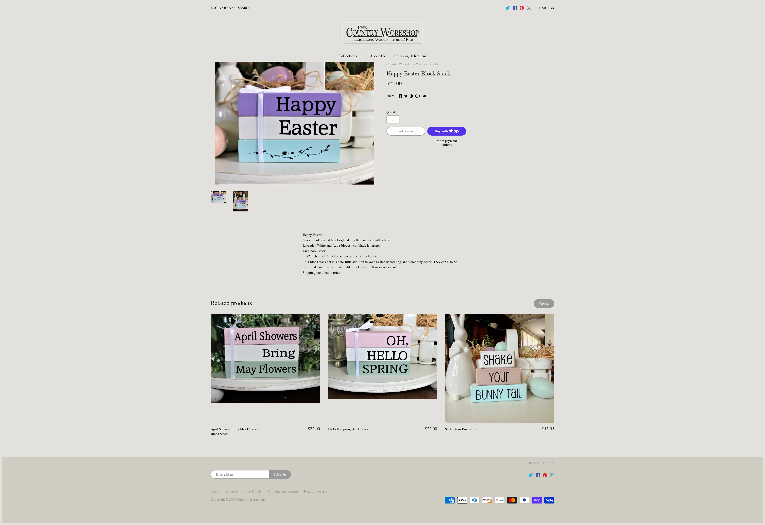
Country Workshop (399, 64)
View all (543, 303)
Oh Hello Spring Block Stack (348, 429)
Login (216, 7)
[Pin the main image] (411, 95)
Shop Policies (253, 491)
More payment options (447, 142)
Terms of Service (315, 491)
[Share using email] (424, 95)
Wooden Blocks (427, 64)
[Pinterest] (522, 7)
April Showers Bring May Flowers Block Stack (234, 431)
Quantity (391, 112)
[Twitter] (508, 7)
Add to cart (406, 131)
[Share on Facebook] (400, 95)
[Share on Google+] (417, 95)
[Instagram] (529, 7)
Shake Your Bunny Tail (461, 429)
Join (227, 7)
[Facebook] (515, 7)
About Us (232, 491)
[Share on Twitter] (406, 95)
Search (215, 491)
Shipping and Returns (283, 491)
